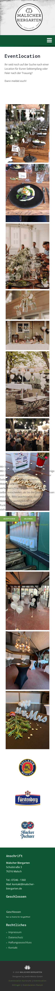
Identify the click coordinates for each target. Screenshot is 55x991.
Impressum (42, 524)
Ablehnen (28, 519)
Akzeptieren (9, 519)
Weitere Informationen (20, 524)
